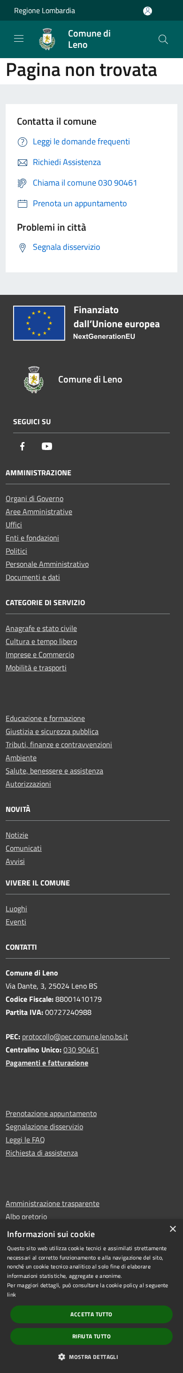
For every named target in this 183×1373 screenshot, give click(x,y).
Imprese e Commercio (40, 654)
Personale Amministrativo (47, 564)
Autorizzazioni (28, 783)
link (11, 1294)
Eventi (16, 921)
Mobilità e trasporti (36, 667)
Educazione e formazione (45, 718)
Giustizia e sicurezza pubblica (52, 731)
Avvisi (15, 861)
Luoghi (16, 908)
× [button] (172, 1229)
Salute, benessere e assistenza (54, 770)
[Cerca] (163, 39)
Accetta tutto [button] (91, 1314)
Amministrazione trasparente (52, 1203)
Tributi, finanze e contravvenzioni (59, 744)
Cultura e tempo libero (41, 641)
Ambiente (21, 757)
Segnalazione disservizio (44, 1126)
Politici (16, 550)
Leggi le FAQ (25, 1139)
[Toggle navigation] (18, 38)
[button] (91, 1356)
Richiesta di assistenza (42, 1152)
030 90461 (81, 1049)
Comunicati (24, 848)
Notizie (17, 834)
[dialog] (91, 1296)
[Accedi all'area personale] (147, 11)
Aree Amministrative (39, 511)
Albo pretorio (26, 1216)
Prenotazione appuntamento (51, 1113)
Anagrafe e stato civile (41, 628)
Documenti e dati (33, 577)
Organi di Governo (34, 498)
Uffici (14, 524)
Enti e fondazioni (32, 537)
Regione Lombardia (44, 10)
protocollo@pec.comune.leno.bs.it (75, 1036)
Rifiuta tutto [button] (91, 1336)
